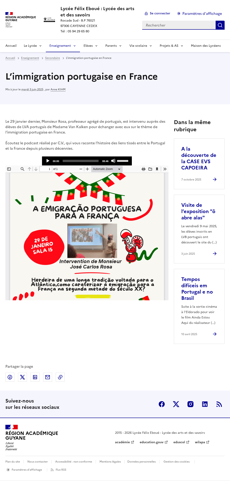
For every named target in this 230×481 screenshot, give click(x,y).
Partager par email (47, 377)
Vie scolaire (138, 45)
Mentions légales (110, 462)
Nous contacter (37, 462)
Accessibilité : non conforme (73, 462)
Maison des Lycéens (206, 45)
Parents (111, 45)
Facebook (161, 404)
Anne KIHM (58, 89)
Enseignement (60, 45)
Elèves (88, 45)
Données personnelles (141, 462)
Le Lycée (30, 45)
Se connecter (160, 13)
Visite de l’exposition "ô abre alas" (198, 211)
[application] (87, 160)
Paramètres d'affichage (202, 13)
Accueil (11, 45)
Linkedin (204, 404)
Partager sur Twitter (22, 377)
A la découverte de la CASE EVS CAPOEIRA (198, 158)
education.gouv (152, 442)
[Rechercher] (220, 25)
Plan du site (12, 462)
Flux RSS (61, 470)
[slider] (123, 160)
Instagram (190, 404)
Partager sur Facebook (9, 377)
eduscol (179, 442)
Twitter (176, 404)
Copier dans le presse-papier (60, 377)
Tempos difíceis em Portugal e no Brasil (197, 289)
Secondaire (52, 58)
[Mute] (113, 161)
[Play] (48, 161)
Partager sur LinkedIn (35, 377)
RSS (219, 404)
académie (122, 442)
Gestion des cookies (177, 462)
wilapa (200, 442)
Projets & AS (169, 45)
